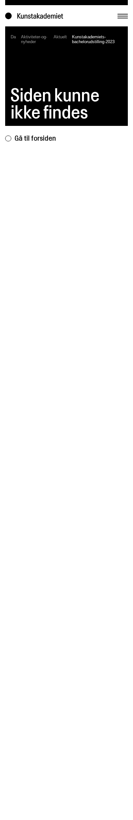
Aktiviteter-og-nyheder (34, 39)
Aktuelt (60, 36)
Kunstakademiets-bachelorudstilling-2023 (93, 39)
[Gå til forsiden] (35, 16)
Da (13, 36)
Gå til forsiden (35, 138)
